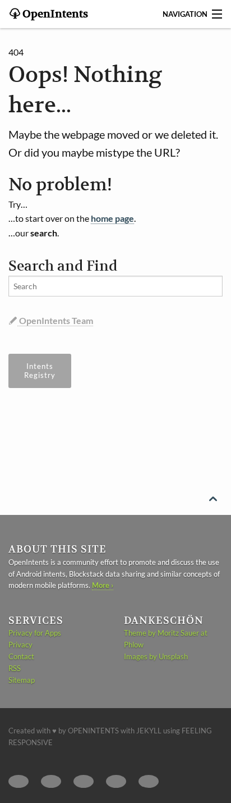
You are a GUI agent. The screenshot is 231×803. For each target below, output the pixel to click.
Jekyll (148, 730)
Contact (21, 656)
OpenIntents (54, 13)
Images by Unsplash (156, 656)
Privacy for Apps (34, 632)
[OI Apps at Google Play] (83, 781)
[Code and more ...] (51, 781)
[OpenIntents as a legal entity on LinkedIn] (116, 781)
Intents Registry (40, 371)
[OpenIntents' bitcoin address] (148, 781)
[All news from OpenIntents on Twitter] (18, 781)
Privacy (20, 644)
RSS (14, 668)
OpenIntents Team (55, 320)
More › (102, 585)
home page (112, 218)
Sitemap (21, 680)
